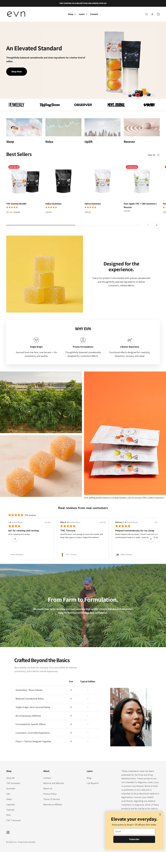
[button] (15, 539)
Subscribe (134, 839)
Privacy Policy (50, 793)
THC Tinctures (13, 820)
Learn (82, 14)
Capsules (10, 804)
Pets (8, 814)
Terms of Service (51, 799)
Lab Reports (93, 783)
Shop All (10, 777)
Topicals (10, 809)
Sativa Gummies (93, 203)
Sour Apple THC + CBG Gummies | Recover (140, 205)
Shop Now (16, 71)
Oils (8, 793)
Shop (70, 14)
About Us (47, 788)
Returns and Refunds (53, 783)
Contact (94, 14)
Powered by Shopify (26, 842)
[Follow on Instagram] (8, 832)
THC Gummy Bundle (16, 203)
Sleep (9, 799)
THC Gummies (13, 783)
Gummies (10, 788)
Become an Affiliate (52, 804)
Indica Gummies (53, 203)
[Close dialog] (160, 814)
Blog (89, 777)
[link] (28, 555)
